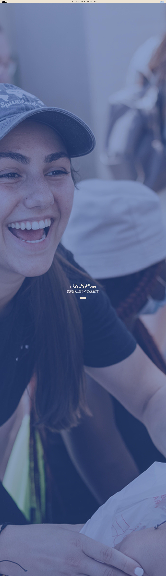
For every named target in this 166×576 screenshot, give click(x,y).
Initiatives (83, 1)
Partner (95, 1)
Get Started (83, 298)
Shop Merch (89, 1)
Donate (162, 1)
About (73, 1)
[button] (77, 2)
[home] (5, 2)
